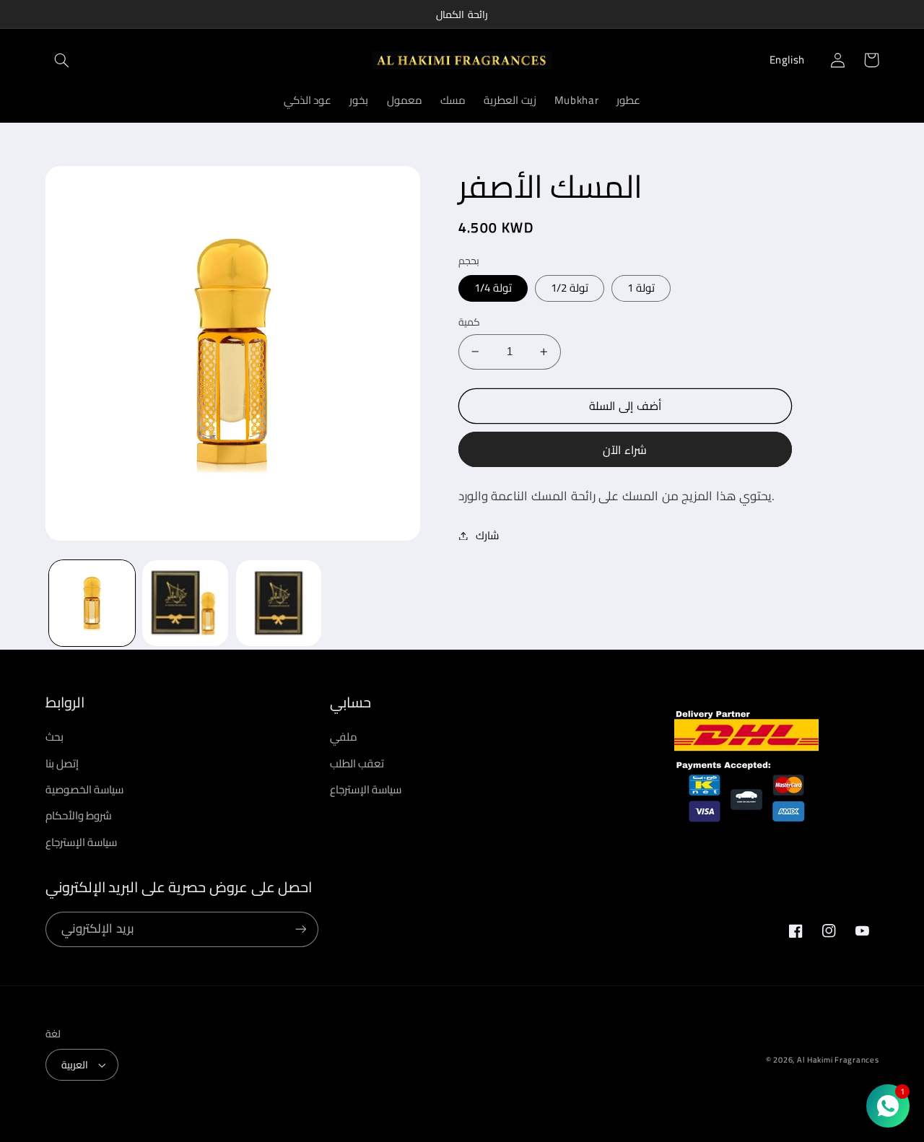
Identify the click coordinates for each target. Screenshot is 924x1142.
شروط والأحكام (79, 815)
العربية (74, 1064)
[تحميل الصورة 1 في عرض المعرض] (92, 603)
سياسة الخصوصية (84, 789)
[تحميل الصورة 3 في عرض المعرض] (279, 603)
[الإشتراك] (300, 929)
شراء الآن (625, 450)
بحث (54, 737)
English (787, 59)
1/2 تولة (569, 287)
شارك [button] (487, 535)
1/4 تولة (493, 287)
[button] (62, 60)
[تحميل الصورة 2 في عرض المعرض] (185, 603)
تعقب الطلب (357, 763)
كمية (469, 322)
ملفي (343, 737)
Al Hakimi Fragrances (838, 1059)
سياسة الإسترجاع (81, 842)
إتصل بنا (62, 763)
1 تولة (641, 287)
